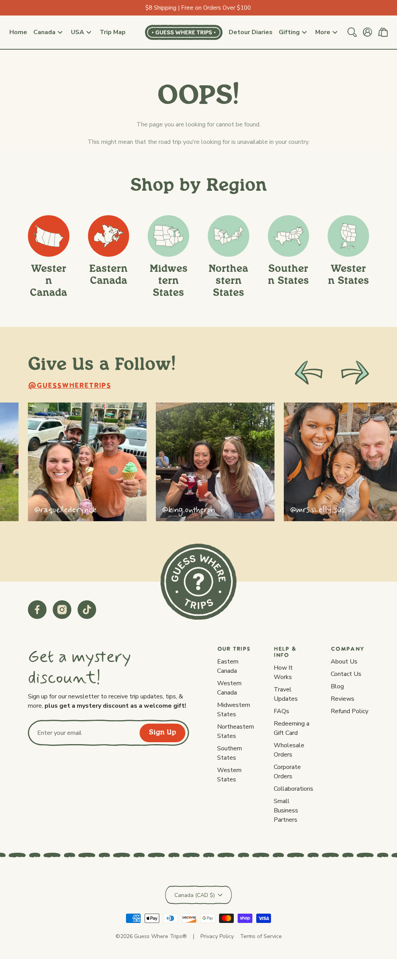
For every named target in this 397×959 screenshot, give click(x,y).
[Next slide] (355, 373)
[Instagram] (62, 609)
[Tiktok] (87, 609)
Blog (337, 686)
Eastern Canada (227, 666)
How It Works (283, 672)
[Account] (367, 32)
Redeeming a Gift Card (291, 728)
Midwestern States (233, 710)
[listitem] (87, 462)
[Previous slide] (309, 373)
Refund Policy (349, 711)
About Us (344, 661)
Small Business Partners (286, 810)
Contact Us (346, 674)
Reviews (342, 699)
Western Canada (229, 688)
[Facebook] (37, 609)
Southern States (229, 753)
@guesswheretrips (69, 386)
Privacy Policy (217, 936)
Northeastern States (235, 731)
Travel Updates (286, 694)
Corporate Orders (287, 772)
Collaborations (293, 788)
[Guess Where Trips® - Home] (184, 32)
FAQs (281, 711)
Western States (229, 775)
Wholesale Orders (289, 750)
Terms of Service (261, 936)
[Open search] (352, 32)
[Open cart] (383, 32)
